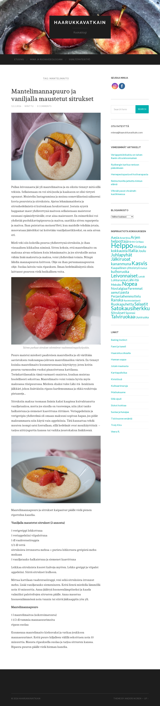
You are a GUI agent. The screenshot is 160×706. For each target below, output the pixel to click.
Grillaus (139, 241)
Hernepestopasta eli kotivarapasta (129, 174)
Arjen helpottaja (125, 239)
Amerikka (125, 237)
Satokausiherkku (130, 308)
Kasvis (139, 263)
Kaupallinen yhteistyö (125, 268)
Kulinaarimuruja (119, 385)
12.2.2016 (16, 106)
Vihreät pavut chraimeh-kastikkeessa (124, 192)
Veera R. (115, 431)
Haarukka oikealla (121, 352)
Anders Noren (133, 698)
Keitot (143, 267)
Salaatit (141, 303)
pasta (124, 292)
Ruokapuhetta (122, 304)
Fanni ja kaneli (118, 346)
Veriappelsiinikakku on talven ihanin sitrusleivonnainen (126, 156)
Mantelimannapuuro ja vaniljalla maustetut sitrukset (52, 94)
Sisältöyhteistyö (79, 59)
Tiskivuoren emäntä (121, 418)
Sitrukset (118, 313)
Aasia (115, 237)
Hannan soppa (118, 359)
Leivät (141, 276)
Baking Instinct (119, 339)
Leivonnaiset (124, 276)
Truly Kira (116, 424)
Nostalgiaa (119, 288)
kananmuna (121, 263)
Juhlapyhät (121, 254)
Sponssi (130, 313)
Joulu (142, 251)
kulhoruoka (120, 271)
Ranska (117, 300)
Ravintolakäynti (132, 300)
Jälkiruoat (120, 259)
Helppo (122, 245)
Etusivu (19, 59)
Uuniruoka (142, 317)
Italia (133, 250)
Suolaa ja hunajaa (120, 411)
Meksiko (116, 284)
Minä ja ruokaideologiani (46, 59)
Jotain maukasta (119, 365)
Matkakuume (118, 392)
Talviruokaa (123, 316)
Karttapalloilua (119, 372)
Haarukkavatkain (80, 22)
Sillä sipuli (116, 398)
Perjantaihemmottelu (126, 296)
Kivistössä (116, 379)
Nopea (129, 284)
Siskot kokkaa (118, 405)
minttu (29, 106)
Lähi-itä (133, 280)
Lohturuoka (119, 280)
